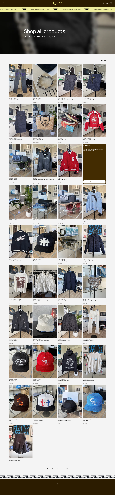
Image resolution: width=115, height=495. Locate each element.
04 (62, 468)
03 (57, 468)
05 (67, 468)
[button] (3, 3)
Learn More (89, 181)
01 (47, 468)
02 (52, 468)
